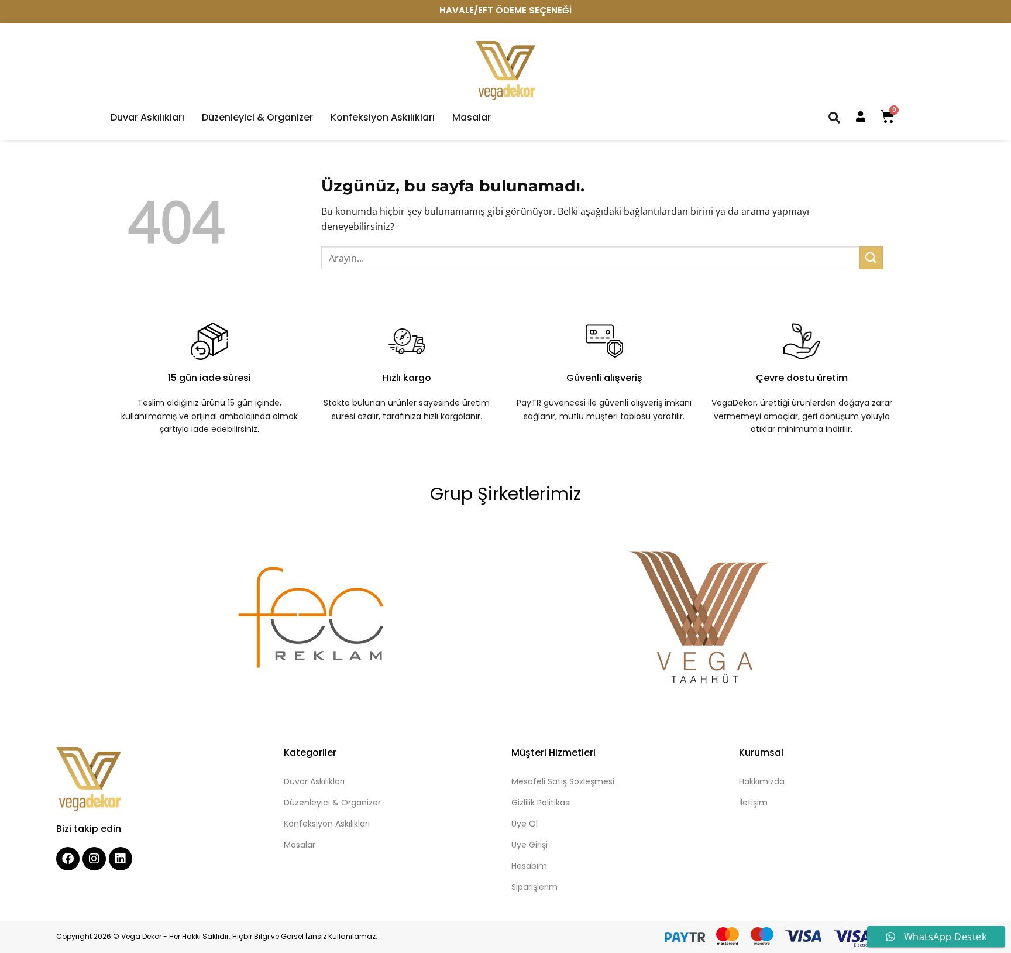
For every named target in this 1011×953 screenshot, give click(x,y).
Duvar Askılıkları (147, 118)
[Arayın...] (834, 117)
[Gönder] (871, 257)
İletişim (753, 802)
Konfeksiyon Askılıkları (383, 118)
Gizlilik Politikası (541, 802)
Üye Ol (524, 823)
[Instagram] (94, 858)
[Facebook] (68, 858)
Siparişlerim (534, 887)
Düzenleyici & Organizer (257, 118)
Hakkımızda (762, 781)
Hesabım (529, 866)
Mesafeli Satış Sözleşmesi (562, 781)
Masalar (471, 118)
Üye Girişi (529, 845)
